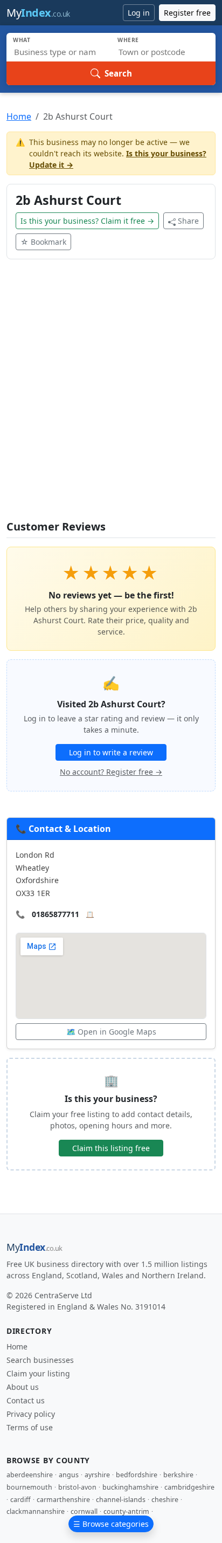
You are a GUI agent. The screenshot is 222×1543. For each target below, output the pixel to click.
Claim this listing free (111, 1148)
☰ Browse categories (111, 1524)
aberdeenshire (29, 1474)
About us (22, 1387)
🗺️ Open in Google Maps (111, 1032)
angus (69, 1474)
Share (188, 221)
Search (118, 73)
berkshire (178, 1474)
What (22, 40)
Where (128, 40)
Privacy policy (30, 1414)
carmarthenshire (63, 1499)
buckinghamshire (130, 1487)
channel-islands (120, 1499)
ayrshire (97, 1474)
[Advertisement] (111, 396)
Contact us (25, 1400)
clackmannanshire (35, 1511)
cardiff (20, 1499)
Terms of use (29, 1427)
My (38, 12)
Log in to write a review (111, 752)
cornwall (84, 1511)
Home (18, 116)
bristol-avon (77, 1487)
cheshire (164, 1499)
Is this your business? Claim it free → (87, 221)
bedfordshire (136, 1474)
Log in (139, 13)
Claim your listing (38, 1373)
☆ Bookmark (43, 242)
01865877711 (55, 914)
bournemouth (29, 1487)
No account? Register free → (111, 772)
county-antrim (126, 1511)
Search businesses (40, 1360)
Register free (187, 13)
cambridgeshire (189, 1487)
